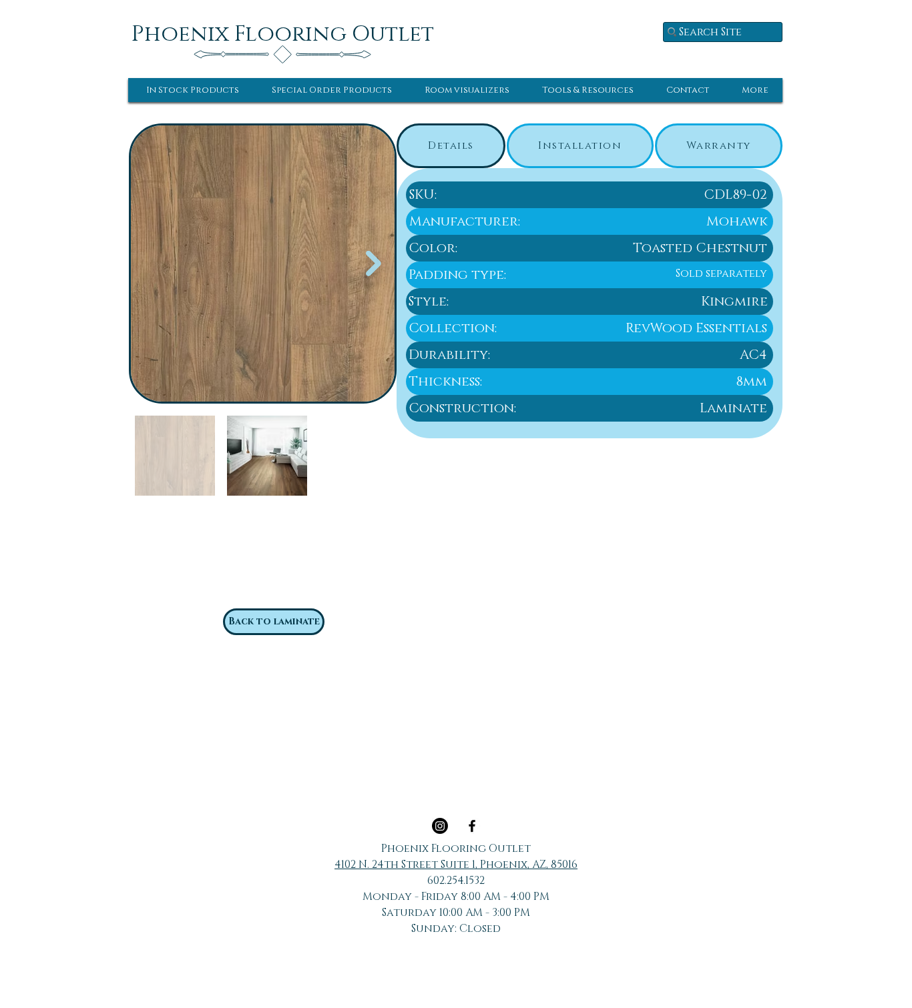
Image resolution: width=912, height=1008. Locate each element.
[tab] (451, 145)
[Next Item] (373, 264)
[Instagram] (440, 826)
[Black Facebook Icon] (472, 826)
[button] (193, 90)
